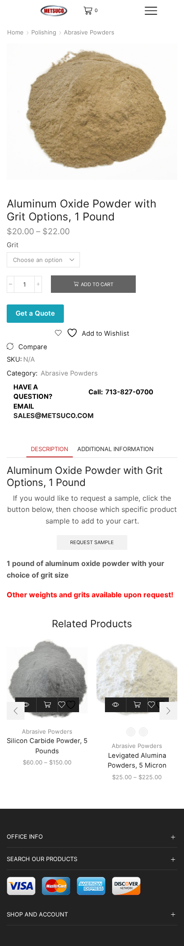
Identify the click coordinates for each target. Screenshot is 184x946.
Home (15, 32)
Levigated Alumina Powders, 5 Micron (137, 760)
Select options (47, 704)
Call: (118, 392)
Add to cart (97, 284)
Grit (12, 245)
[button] (16, 711)
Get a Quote (35, 313)
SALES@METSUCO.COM (53, 416)
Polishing (43, 32)
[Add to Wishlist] (68, 704)
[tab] (49, 449)
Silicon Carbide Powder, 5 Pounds (47, 746)
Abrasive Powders (89, 32)
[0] (84, 10)
